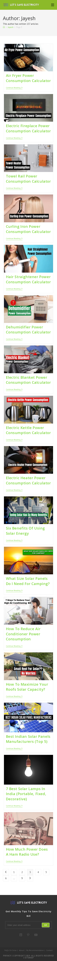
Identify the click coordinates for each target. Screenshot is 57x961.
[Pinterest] (28, 935)
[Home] (4, 27)
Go (45, 925)
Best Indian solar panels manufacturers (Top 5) (28, 739)
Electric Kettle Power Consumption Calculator (28, 430)
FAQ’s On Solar (10, 950)
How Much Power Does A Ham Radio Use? (27, 852)
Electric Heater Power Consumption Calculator (28, 480)
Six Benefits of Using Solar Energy (25, 531)
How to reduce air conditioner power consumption (23, 633)
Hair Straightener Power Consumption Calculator (28, 279)
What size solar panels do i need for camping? (28, 581)
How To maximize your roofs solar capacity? (27, 687)
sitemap (29, 957)
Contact (49, 950)
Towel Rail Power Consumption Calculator (28, 179)
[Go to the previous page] (6, 872)
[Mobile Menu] (52, 5)
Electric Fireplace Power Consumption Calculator (28, 128)
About (21, 950)
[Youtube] (36, 935)
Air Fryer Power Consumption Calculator (28, 78)
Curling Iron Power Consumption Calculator (28, 229)
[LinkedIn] (21, 935)
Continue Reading (14, 88)
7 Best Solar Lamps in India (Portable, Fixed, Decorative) (26, 793)
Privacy (7, 955)
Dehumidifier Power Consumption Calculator (28, 329)
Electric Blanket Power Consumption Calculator (28, 380)
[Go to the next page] (30, 878)
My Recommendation (35, 950)
